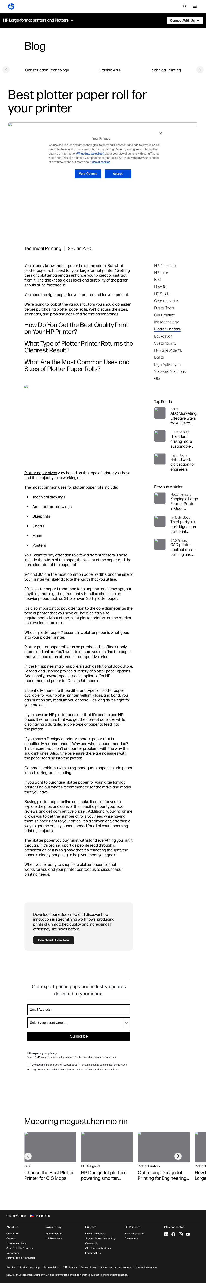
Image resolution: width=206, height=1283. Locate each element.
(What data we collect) (90, 153)
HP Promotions (54, 1238)
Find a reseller (54, 1233)
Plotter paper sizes (40, 472)
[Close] (160, 133)
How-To (160, 286)
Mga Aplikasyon (167, 364)
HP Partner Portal (134, 1233)
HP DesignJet (165, 265)
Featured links (93, 1253)
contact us (86, 869)
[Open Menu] (195, 6)
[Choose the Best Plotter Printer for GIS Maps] (50, 1147)
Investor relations (16, 1243)
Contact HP (12, 1233)
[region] (104, 156)
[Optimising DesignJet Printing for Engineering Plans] (164, 1147)
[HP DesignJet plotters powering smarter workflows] (107, 1147)
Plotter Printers (167, 328)
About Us (12, 1227)
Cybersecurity (166, 300)
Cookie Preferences (146, 1267)
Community (91, 1243)
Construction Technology (47, 69)
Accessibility (51, 1267)
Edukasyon (163, 336)
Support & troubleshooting (100, 1238)
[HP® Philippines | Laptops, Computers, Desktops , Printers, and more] (11, 6)
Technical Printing (165, 69)
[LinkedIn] (166, 1234)
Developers (131, 1238)
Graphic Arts (110, 69)
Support (90, 1227)
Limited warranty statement (115, 1267)
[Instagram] (181, 1234)
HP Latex (161, 272)
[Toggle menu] (71, 20)
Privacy (73, 1267)
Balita (159, 357)
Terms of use (88, 1267)
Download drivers (95, 1233)
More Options (88, 174)
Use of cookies (101, 162)
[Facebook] (173, 1234)
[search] (185, 6)
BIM (157, 279)
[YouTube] (188, 1234)
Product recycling (30, 1267)
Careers (11, 1238)
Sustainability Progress (19, 1248)
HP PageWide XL (168, 350)
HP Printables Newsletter (20, 1257)
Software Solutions (170, 371)
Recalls (10, 1267)
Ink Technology (166, 321)
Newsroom (12, 1253)
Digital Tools (164, 307)
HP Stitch (161, 293)
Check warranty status (98, 1248)
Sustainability (165, 343)
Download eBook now (53, 940)
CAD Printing (164, 314)
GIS (157, 378)
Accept (118, 174)
